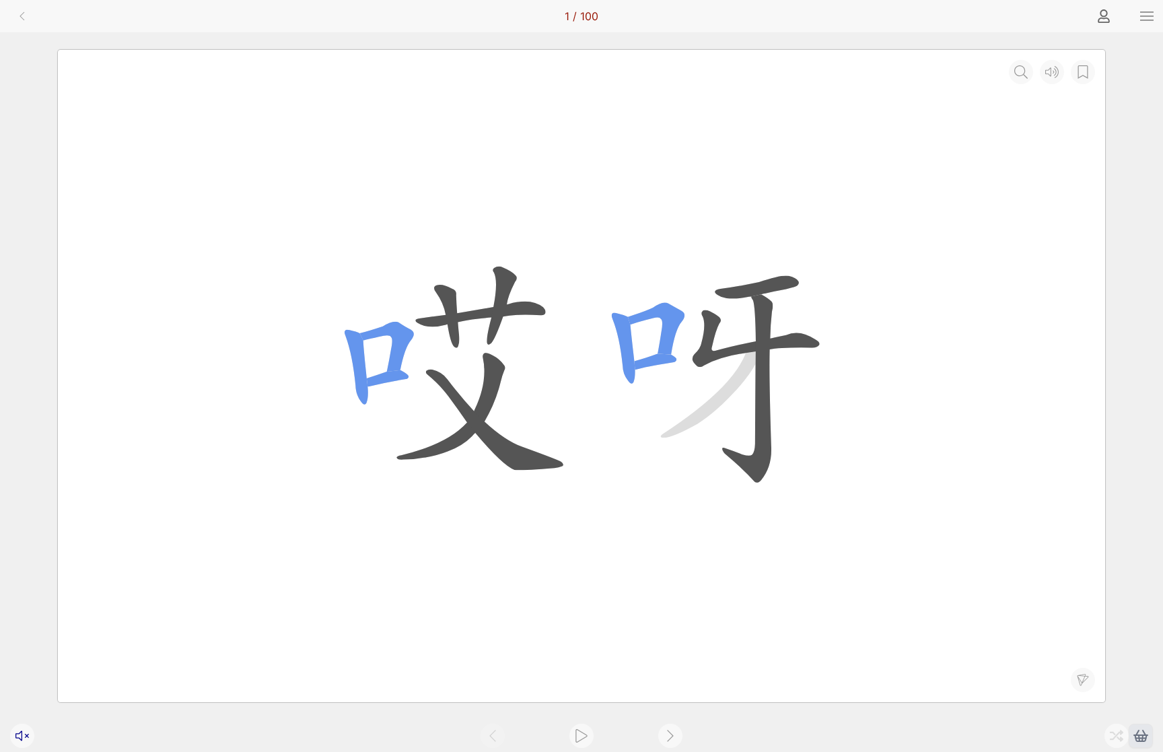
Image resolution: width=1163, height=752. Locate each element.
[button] (1147, 16)
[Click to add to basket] (1141, 736)
